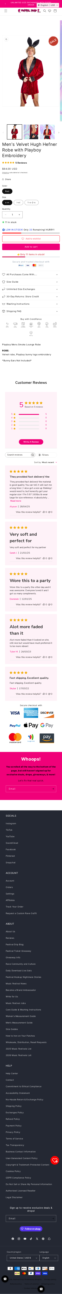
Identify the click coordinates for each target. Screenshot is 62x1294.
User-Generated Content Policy (21, 1158)
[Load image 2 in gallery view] (47, 131)
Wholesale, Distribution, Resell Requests (26, 1042)
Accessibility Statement (18, 1093)
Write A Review (31, 442)
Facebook (11, 849)
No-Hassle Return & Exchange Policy (24, 1099)
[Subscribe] (53, 788)
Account (10, 880)
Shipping (5, 172)
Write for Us (12, 996)
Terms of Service (14, 1138)
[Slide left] (3, 132)
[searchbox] (17, 454)
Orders (9, 887)
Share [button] (8, 179)
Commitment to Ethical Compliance (23, 1086)
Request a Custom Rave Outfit (21, 913)
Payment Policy (13, 1125)
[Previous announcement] (5, 4)
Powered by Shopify (33, 1279)
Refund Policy (13, 1119)
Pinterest (10, 856)
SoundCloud (12, 843)
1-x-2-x (32, 202)
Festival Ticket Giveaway (18, 951)
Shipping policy (48, 1284)
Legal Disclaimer (14, 1197)
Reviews (10, 938)
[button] (6, 11)
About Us (10, 931)
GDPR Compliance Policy (18, 1177)
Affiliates (10, 900)
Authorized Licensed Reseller (20, 1190)
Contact (10, 1080)
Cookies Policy (13, 1171)
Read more (15, 501)
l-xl (18, 202)
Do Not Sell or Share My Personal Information (29, 1184)
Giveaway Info (13, 957)
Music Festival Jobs (16, 1003)
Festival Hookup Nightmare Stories (23, 977)
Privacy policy (50, 1279)
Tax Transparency (15, 1145)
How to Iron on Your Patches (20, 1036)
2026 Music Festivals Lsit (18, 1055)
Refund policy (16, 1284)
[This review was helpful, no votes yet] (44, 512)
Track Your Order (14, 906)
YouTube (10, 836)
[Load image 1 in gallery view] (14, 131)
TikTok (9, 830)
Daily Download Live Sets (19, 970)
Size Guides (12, 1029)
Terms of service (31, 1284)
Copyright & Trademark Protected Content (27, 1164)
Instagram (11, 823)
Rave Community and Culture (21, 964)
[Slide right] (59, 132)
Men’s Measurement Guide (19, 1022)
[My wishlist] (49, 11)
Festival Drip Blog (15, 944)
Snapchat (11, 862)
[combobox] (45, 462)
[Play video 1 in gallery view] (31, 131)
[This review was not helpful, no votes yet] (49, 512)
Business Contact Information (21, 1151)
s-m (7, 202)
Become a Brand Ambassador (21, 990)
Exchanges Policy (15, 1112)
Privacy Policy (13, 1132)
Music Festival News (16, 983)
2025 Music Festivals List (18, 1048)
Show (5, 1278)
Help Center (12, 1073)
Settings (10, 893)
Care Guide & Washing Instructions (23, 1009)
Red (7, 191)
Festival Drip (19, 1279)
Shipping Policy (14, 1106)
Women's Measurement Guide (21, 1016)
